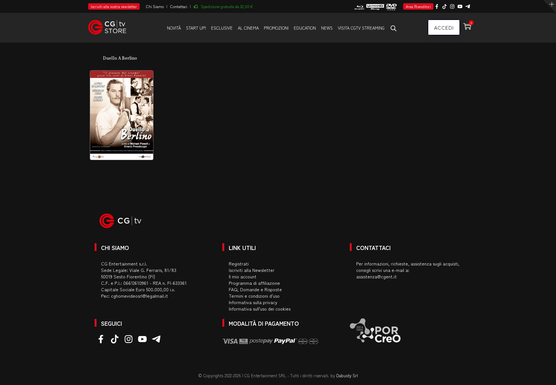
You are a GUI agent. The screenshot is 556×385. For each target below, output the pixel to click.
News (327, 28)
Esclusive (222, 28)
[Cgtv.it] (107, 24)
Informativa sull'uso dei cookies (260, 308)
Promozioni (276, 28)
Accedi (444, 27)
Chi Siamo (155, 6)
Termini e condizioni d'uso (254, 296)
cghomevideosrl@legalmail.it (139, 296)
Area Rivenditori (418, 6)
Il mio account (242, 276)
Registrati (239, 263)
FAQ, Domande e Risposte (255, 289)
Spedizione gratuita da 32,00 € (227, 6)
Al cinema (248, 28)
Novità (174, 28)
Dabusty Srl (347, 375)
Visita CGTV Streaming (361, 28)
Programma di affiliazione (254, 283)
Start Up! (196, 28)
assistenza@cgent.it (376, 276)
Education (305, 28)
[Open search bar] (393, 28)
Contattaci (178, 6)
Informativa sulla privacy (253, 302)
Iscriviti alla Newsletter (251, 270)
